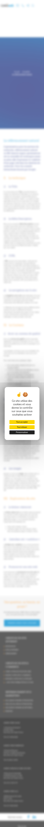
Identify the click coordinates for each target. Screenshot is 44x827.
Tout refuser (22, 427)
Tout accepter (22, 422)
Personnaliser (22, 432)
